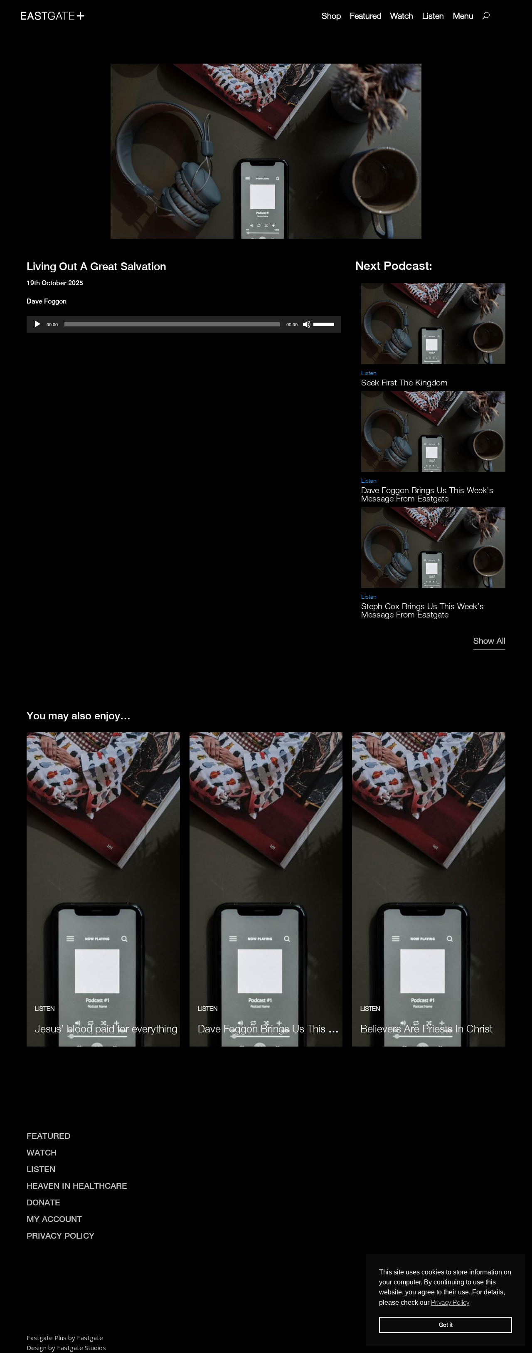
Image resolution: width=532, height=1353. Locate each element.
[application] (184, 324)
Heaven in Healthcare (77, 1185)
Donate (43, 1202)
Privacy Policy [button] (450, 1302)
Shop (331, 15)
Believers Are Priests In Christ (426, 1028)
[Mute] (307, 324)
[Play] (37, 324)
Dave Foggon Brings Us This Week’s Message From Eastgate (427, 494)
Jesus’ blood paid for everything (106, 1028)
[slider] (325, 323)
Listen (433, 15)
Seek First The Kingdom (404, 382)
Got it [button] (446, 1324)
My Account (54, 1219)
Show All (489, 640)
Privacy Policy (60, 1235)
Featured (365, 15)
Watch (401, 15)
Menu (463, 15)
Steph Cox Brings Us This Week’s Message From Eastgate (422, 610)
